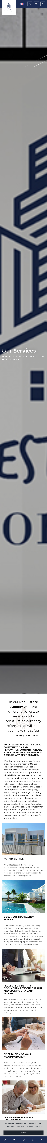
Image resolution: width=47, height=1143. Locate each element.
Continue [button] (23, 1133)
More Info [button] (39, 1127)
